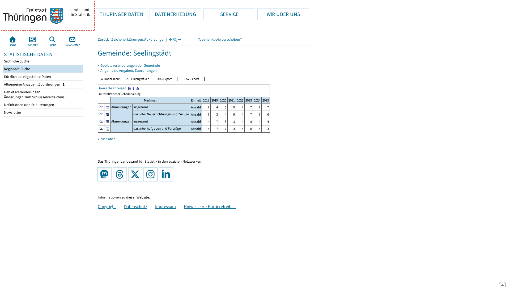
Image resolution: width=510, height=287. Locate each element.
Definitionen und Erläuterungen (28, 104)
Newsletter (12, 112)
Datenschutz (135, 206)
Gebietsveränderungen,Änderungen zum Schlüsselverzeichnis (34, 95)
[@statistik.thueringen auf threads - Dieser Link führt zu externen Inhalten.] (121, 174)
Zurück (103, 39)
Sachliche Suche (16, 61)
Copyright (107, 206)
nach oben (107, 139)
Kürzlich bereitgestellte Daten (27, 76)
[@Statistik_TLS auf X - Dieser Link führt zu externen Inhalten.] (136, 174)
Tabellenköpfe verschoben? (220, 39)
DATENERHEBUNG (173, 14)
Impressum (165, 206)
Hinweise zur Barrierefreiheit (210, 206)
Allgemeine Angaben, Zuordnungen (32, 84)
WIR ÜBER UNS (278, 14)
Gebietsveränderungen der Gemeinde (130, 65)
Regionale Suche (16, 68)
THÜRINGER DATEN (119, 14)
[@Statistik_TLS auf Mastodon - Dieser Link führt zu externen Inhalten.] (105, 174)
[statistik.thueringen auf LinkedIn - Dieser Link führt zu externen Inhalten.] (167, 174)
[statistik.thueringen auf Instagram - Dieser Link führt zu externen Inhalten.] (151, 174)
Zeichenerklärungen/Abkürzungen (138, 39)
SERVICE (221, 14)
